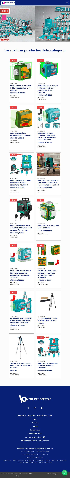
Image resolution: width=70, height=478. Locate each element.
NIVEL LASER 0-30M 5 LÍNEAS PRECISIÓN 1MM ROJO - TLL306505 (48, 365)
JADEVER (18, 97)
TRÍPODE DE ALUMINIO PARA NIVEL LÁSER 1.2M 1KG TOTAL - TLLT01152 (21, 365)
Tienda (35, 426)
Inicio (35, 419)
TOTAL (44, 99)
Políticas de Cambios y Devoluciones (35, 441)
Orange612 (55, 474)
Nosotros (35, 423)
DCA (44, 192)
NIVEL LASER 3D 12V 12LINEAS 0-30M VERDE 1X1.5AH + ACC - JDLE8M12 (21, 88)
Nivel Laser (14, 84)
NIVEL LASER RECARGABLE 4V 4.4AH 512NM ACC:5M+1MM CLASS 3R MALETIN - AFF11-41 (48, 183)
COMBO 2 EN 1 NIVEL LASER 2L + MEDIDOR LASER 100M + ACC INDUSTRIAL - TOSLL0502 (21, 320)
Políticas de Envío (35, 433)
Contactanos (35, 430)
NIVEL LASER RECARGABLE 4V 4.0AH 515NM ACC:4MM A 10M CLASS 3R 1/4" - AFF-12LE (21, 228)
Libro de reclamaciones (34, 437)
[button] (64, 472)
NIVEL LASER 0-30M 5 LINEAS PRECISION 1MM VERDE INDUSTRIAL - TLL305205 (20, 183)
